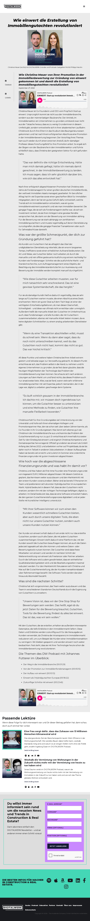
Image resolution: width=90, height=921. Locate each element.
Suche (27, 905)
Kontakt (59, 905)
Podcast (35, 905)
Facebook (8, 84)
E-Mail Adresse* (54, 804)
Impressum (77, 905)
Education (43, 905)
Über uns (68, 905)
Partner (52, 905)
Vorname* (52, 812)
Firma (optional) (55, 828)
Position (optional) (57, 835)
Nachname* (52, 820)
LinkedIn (8, 97)
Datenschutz (30, 910)
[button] (84, 6)
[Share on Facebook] (5, 81)
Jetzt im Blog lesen (31, 750)
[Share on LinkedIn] (5, 94)
